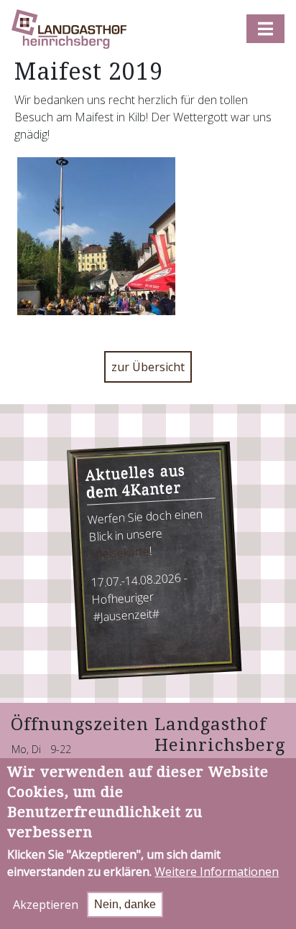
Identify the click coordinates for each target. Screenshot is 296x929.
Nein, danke (125, 904)
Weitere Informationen (216, 871)
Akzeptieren (45, 904)
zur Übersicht (148, 367)
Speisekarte (119, 552)
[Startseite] (68, 29)
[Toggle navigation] (265, 28)
